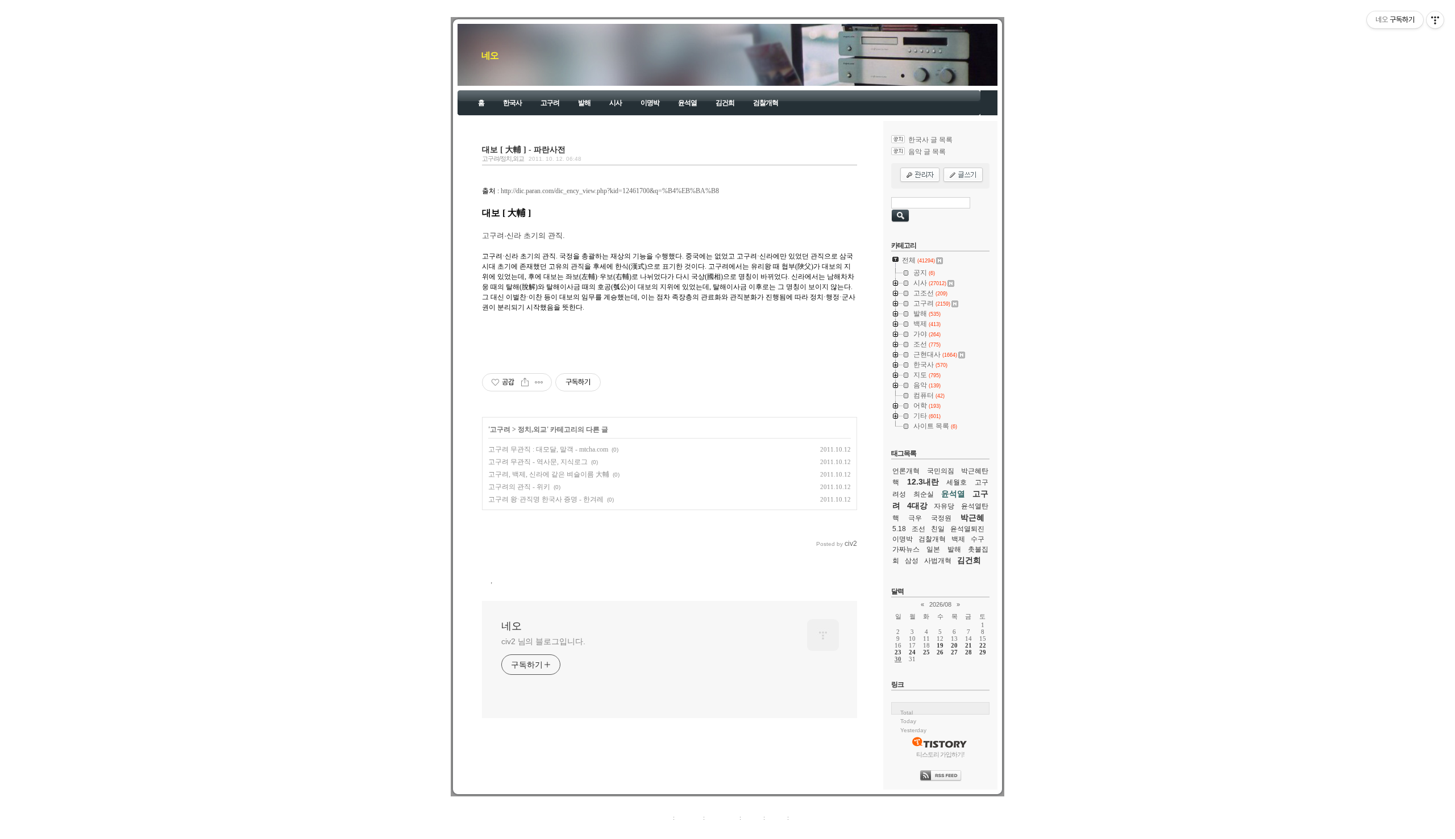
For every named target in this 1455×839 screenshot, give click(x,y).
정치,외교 (532, 429)
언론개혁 (906, 471)
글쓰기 (800, 817)
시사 (615, 103)
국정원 (941, 518)
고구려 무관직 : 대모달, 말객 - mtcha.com (548, 449)
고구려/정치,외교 (503, 158)
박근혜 (972, 517)
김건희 (725, 103)
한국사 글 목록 (930, 140)
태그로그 (688, 817)
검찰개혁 (765, 103)
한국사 (512, 103)
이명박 (650, 103)
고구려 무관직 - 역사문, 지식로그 (538, 462)
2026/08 (940, 604)
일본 (933, 549)
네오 (489, 55)
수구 (977, 539)
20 (954, 645)
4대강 (917, 505)
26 (940, 652)
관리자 (776, 817)
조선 (918, 529)
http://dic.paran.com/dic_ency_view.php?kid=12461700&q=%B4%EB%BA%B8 (610, 191)
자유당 (944, 506)
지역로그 (658, 817)
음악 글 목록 (927, 152)
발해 (584, 103)
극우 (915, 518)
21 (968, 645)
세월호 (956, 482)
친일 (938, 529)
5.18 (899, 529)
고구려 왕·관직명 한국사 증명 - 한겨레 (546, 499)
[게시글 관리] (539, 382)
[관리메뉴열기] (1435, 19)
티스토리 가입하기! (940, 754)
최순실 (923, 494)
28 (968, 652)
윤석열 (687, 103)
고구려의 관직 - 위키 (519, 487)
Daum (733, 830)
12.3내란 (923, 481)
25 (926, 652)
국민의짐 (940, 471)
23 (898, 652)
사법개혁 (937, 561)
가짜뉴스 (906, 549)
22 (982, 645)
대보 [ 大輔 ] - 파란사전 (524, 149)
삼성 (911, 561)
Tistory (790, 830)
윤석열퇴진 (967, 529)
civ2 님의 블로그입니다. (543, 641)
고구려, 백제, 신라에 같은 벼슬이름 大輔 (548, 474)
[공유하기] (525, 382)
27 (954, 652)
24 (912, 652)
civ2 (661, 830)
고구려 (550, 103)
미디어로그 (722, 817)
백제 (958, 539)
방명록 (752, 817)
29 (982, 652)
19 (940, 645)
